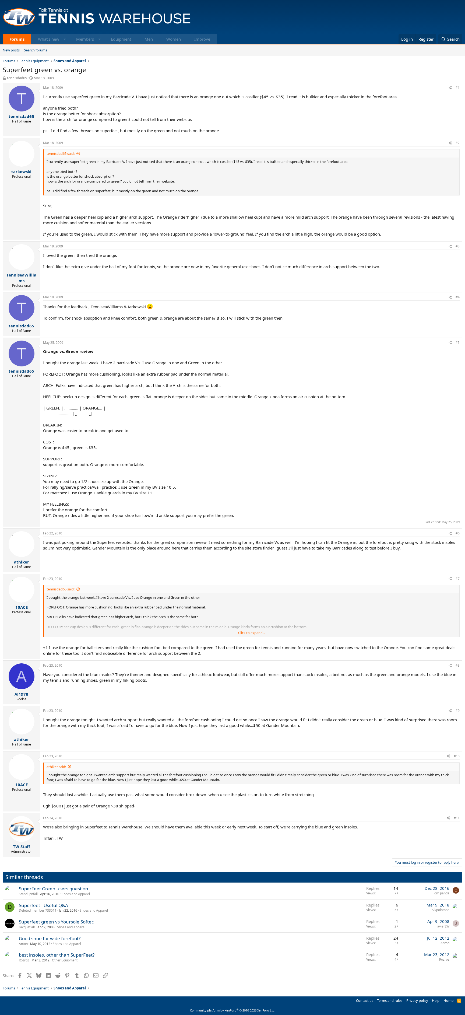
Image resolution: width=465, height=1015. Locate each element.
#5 (458, 342)
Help (435, 1000)
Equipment (121, 39)
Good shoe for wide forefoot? (49, 938)
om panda (441, 893)
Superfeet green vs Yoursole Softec (56, 922)
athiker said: (56, 766)
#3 (458, 246)
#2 (458, 143)
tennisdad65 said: (61, 153)
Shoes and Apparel (76, 894)
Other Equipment (65, 960)
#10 (457, 756)
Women (173, 39)
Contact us (364, 1000)
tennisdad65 (17, 77)
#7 (458, 578)
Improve (202, 39)
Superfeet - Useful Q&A (43, 905)
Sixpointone (440, 910)
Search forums (35, 50)
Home (448, 1000)
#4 (458, 297)
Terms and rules (389, 1000)
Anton (23, 944)
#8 (458, 665)
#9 (458, 710)
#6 (458, 533)
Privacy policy (417, 1000)
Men (149, 39)
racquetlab (27, 927)
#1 (458, 87)
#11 (457, 818)
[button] (64, 39)
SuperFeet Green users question (53, 889)
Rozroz (24, 960)
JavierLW (442, 926)
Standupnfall (28, 894)
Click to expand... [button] (251, 632)
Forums (16, 39)
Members (85, 39)
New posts (11, 50)
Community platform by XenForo (232, 1010)
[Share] (450, 88)
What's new (48, 39)
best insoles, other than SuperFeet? (56, 955)
